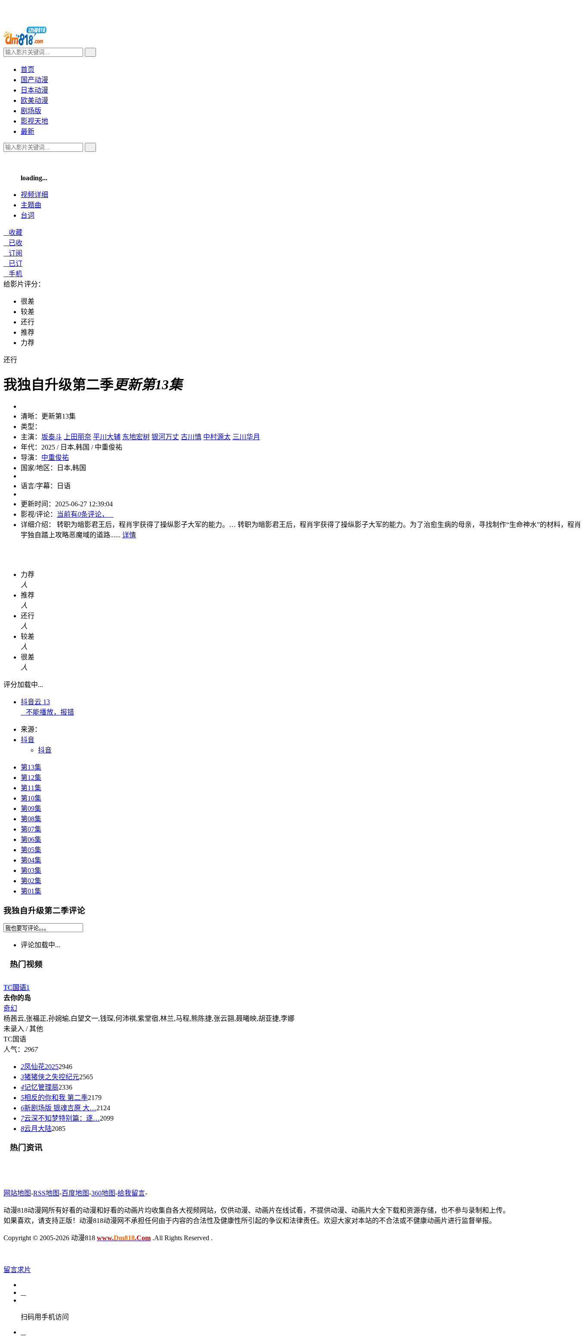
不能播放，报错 (47, 712)
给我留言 (131, 1193)
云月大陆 (36, 1128)
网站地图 (17, 1193)
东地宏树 (136, 436)
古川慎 (191, 436)
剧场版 (31, 110)
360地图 (103, 1193)
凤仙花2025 (40, 1066)
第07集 (31, 829)
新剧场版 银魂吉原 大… (58, 1108)
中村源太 (217, 436)
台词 (27, 215)
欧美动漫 (34, 100)
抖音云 (35, 701)
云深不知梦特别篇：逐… (60, 1118)
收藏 (12, 232)
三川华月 (246, 436)
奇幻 (10, 1008)
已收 (12, 242)
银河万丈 (165, 436)
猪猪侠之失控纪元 (50, 1077)
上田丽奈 (77, 436)
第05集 (31, 849)
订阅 (12, 253)
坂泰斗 (51, 436)
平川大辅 (107, 436)
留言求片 (17, 1269)
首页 (27, 69)
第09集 (31, 808)
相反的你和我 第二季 (54, 1097)
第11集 (31, 788)
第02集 (31, 880)
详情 (129, 535)
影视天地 (34, 121)
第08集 (31, 818)
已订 (12, 263)
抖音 (45, 750)
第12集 (31, 777)
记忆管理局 (40, 1087)
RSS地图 (46, 1193)
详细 (34, 194)
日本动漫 (34, 90)
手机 (12, 273)
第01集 (31, 891)
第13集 (31, 767)
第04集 (31, 860)
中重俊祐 (55, 457)
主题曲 (31, 205)
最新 (27, 131)
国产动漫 (34, 79)
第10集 (31, 798)
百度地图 (75, 1193)
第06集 (31, 839)
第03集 (31, 870)
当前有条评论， (85, 514)
